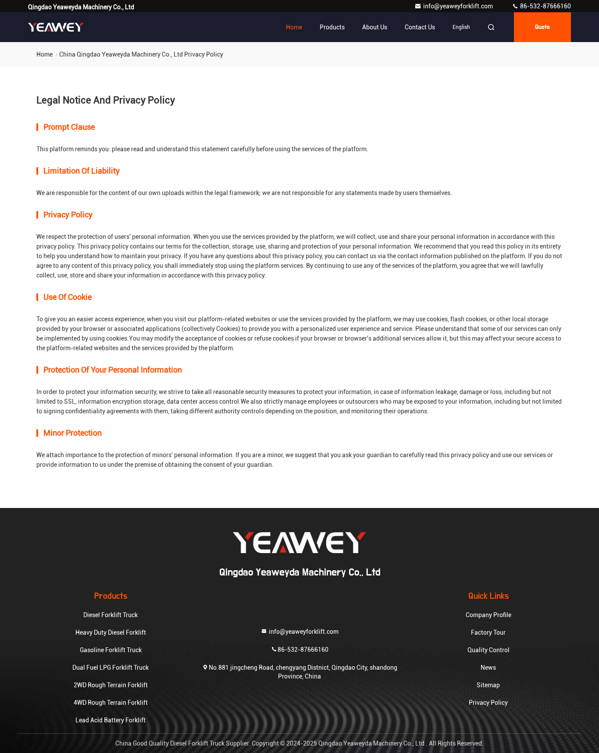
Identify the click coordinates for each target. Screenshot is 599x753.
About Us (374, 27)
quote (542, 27)
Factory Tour (488, 632)
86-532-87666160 (545, 6)
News (488, 667)
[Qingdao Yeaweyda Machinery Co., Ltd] (55, 27)
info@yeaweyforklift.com (458, 6)
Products (332, 27)
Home (294, 27)
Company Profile (488, 614)
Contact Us (420, 27)
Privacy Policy (488, 702)
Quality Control (488, 650)
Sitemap (488, 685)
